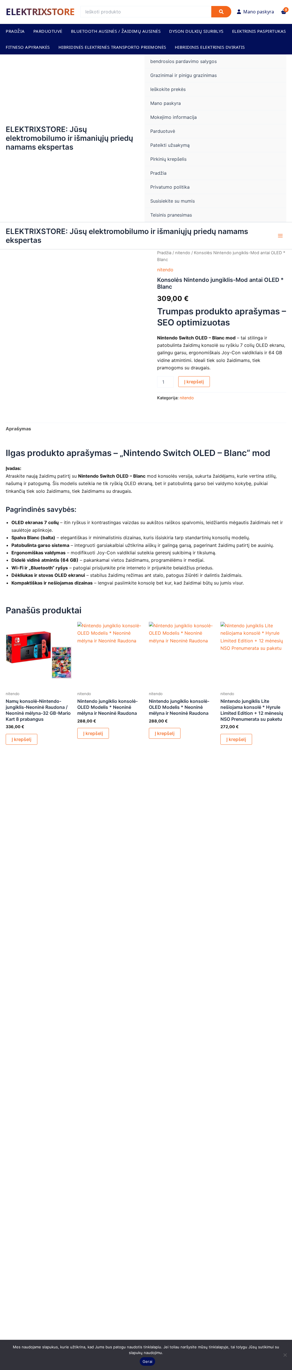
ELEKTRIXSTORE (40, 11)
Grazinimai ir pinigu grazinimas (183, 75)
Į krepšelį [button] (21, 739)
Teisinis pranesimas (171, 215)
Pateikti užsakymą (170, 145)
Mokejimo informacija (173, 117)
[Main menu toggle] (280, 236)
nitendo (182, 252)
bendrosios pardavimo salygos (183, 61)
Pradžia (15, 31)
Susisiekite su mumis (172, 201)
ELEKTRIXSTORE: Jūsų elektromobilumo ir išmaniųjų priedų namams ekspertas (69, 138)
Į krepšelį (194, 381)
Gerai (147, 1361)
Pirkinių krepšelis (168, 159)
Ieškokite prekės (168, 89)
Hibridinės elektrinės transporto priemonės (112, 47)
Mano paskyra (258, 12)
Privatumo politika (170, 187)
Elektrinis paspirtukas (259, 31)
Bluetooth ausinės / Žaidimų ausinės (116, 31)
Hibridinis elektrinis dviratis (210, 47)
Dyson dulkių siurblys (196, 31)
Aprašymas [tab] (18, 428)
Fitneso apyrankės (28, 47)
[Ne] (285, 1355)
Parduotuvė (47, 31)
